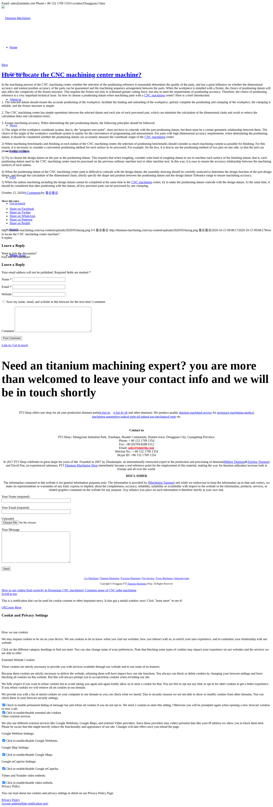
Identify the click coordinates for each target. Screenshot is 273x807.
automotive (113, 416)
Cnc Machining (91, 578)
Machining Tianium (161, 482)
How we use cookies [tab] (15, 632)
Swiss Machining (164, 578)
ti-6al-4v (105, 412)
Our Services (148, 578)
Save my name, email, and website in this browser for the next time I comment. (56, 301)
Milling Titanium (234, 462)
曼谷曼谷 (51, 192)
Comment (8, 331)
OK (4, 607)
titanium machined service (195, 412)
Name (7, 279)
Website (7, 294)
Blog (5, 65)
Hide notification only (34, 803)
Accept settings (11, 803)
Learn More (13, 607)
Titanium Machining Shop (81, 465)
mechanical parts (165, 416)
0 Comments (33, 192)
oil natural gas (145, 416)
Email (6, 286)
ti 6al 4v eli (121, 412)
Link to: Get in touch (15, 345)
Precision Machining (130, 578)
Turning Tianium (258, 462)
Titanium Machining (109, 578)
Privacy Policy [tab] (11, 786)
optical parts (128, 416)
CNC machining (154, 95)
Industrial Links (181, 578)
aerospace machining (230, 412)
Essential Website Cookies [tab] (18, 660)
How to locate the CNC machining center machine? (71, 74)
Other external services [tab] (16, 716)
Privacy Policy (11, 800)
